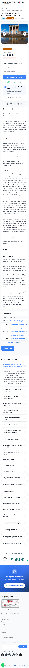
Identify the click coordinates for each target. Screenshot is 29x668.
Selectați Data (8, 67)
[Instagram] (2, 654)
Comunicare (4, 627)
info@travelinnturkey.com (8, 637)
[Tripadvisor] (20, 654)
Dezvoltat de (7, 665)
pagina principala (5, 8)
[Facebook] (6, 654)
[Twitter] (9, 654)
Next (24, 34)
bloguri (3, 624)
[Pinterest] (13, 654)
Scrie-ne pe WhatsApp (16, 585)
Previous (4, 34)
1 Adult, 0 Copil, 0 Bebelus (10, 72)
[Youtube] (16, 654)
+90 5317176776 (5, 635)
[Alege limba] (19, 2)
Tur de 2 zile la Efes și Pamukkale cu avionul (11, 10)
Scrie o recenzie (7, 348)
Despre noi (4, 622)
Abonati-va (23, 646)
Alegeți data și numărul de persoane (13, 63)
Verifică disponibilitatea (14, 77)
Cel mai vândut (10, 18)
